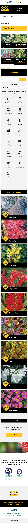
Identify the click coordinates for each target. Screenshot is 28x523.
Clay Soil (20, 135)
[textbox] (14, 87)
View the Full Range (14, 435)
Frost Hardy (8, 178)
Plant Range (11, 502)
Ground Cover (13, 410)
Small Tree (12, 265)
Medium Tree (13, 241)
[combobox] (14, 87)
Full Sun (20, 113)
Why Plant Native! (19, 502)
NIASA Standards (14, 464)
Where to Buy (10, 504)
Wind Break (8, 156)
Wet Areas (8, 135)
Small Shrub (13, 337)
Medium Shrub (13, 313)
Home (5, 16)
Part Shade (8, 124)
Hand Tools (8, 515)
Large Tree (12, 217)
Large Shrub (13, 289)
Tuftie (11, 361)
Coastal (20, 156)
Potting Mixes (21, 513)
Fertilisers (14, 513)
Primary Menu (19, 9)
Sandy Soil (8, 145)
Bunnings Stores (7, 513)
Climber (11, 386)
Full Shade (20, 124)
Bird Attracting (8, 102)
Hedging (20, 145)
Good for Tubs (8, 167)
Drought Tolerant (8, 113)
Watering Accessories (17, 515)
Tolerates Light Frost (19, 167)
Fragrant (20, 102)
